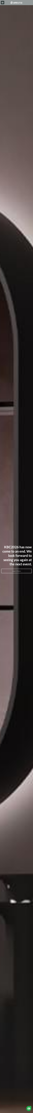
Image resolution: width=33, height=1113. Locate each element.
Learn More (16, 571)
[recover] (28, 1110)
